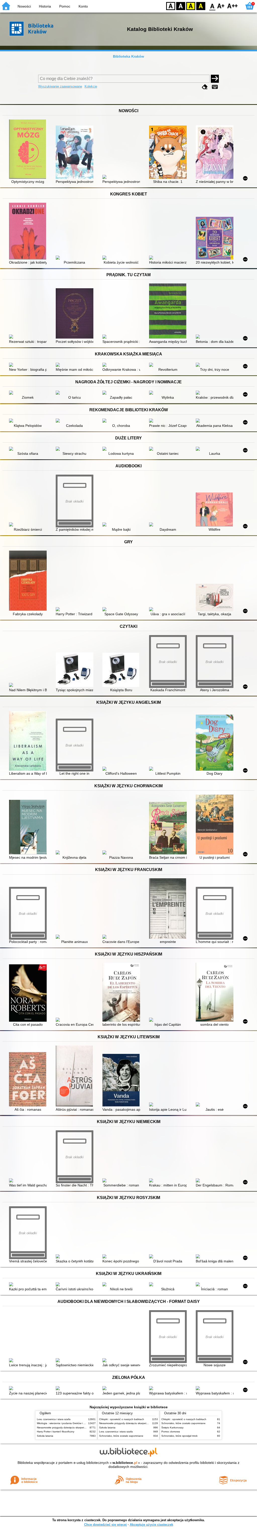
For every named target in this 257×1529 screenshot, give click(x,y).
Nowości (24, 6)
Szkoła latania (45, 1435)
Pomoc (64, 6)
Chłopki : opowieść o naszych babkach (121, 1419)
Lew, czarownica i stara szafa (54, 1419)
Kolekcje (91, 86)
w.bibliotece (124, 1463)
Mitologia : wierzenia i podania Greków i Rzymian (65, 1423)
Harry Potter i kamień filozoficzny (55, 1431)
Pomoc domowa (170, 1431)
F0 (212, 6)
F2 (232, 6)
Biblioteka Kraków (128, 56)
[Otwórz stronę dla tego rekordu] (29, 149)
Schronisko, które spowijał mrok (179, 1435)
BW (180, 6)
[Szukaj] (215, 79)
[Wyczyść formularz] (205, 87)
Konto (83, 6)
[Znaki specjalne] (215, 87)
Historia (45, 6)
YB (191, 6)
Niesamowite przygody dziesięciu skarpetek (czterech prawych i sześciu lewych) (82, 1427)
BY (201, 6)
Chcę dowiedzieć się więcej (105, 1524)
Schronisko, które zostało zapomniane (121, 1435)
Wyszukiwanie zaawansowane (60, 86)
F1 (221, 6)
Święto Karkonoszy (172, 1427)
